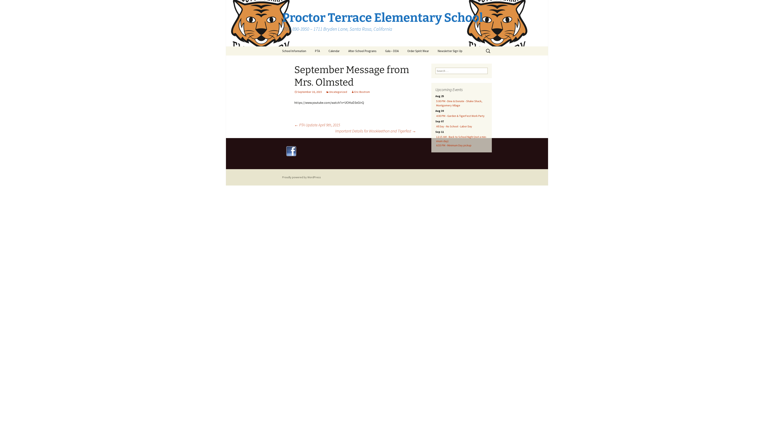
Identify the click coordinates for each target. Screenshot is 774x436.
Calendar (334, 51)
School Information (294, 51)
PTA (317, 51)
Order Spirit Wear (418, 51)
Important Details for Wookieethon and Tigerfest (375, 130)
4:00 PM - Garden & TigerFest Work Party (460, 116)
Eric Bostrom (362, 92)
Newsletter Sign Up (450, 51)
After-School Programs (362, 51)
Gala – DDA (392, 51)
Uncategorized (338, 92)
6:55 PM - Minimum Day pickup (453, 145)
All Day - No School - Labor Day (454, 126)
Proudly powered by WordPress (301, 177)
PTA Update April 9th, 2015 (317, 124)
